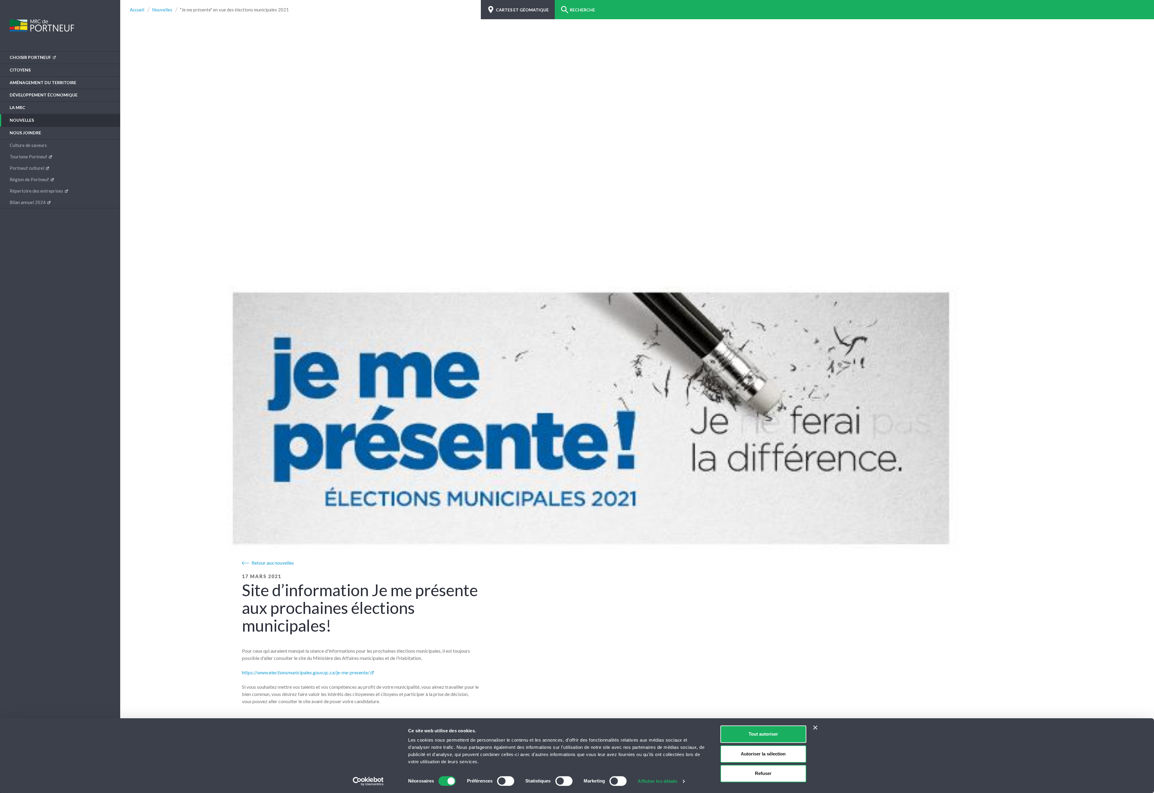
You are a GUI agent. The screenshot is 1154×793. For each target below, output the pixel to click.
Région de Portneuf (30, 179)
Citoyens (20, 69)
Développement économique (44, 94)
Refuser (763, 773)
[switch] (505, 781)
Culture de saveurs (28, 145)
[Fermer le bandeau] (815, 727)
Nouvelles (22, 120)
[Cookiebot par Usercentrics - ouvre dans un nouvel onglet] (368, 781)
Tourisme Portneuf (29, 156)
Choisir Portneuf (31, 57)
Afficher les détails (657, 781)
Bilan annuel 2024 (28, 202)
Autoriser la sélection (763, 753)
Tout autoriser (763, 734)
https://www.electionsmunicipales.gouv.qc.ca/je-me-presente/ (306, 672)
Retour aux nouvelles (273, 563)
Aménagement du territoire (43, 82)
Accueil (137, 10)
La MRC (17, 107)
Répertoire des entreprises (37, 191)
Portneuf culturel (27, 168)
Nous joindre (25, 132)
